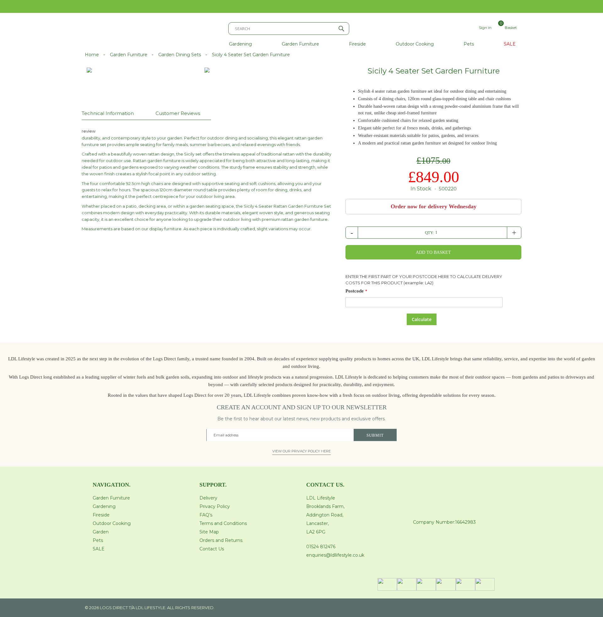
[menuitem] (240, 44)
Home (92, 54)
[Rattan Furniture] (126, 85)
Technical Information (108, 113)
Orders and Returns (220, 540)
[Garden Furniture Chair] (297, 78)
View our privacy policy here (301, 451)
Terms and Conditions (223, 523)
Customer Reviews (177, 113)
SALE (99, 549)
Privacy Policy (214, 506)
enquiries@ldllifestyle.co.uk (335, 555)
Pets (98, 540)
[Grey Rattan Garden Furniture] (182, 78)
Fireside (101, 515)
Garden (101, 532)
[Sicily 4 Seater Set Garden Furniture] (187, 85)
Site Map (209, 532)
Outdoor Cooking (112, 523)
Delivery (208, 498)
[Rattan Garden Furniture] (206, 70)
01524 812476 (320, 546)
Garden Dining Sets (180, 54)
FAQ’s (205, 515)
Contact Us (211, 549)
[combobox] (288, 28)
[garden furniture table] (243, 78)
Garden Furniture (129, 54)
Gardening (104, 506)
